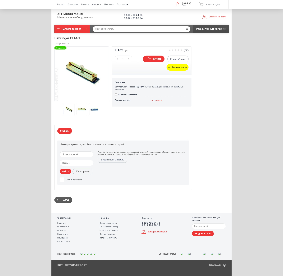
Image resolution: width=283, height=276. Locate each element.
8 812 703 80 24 (133, 18)
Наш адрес (109, 4)
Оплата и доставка (108, 230)
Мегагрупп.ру (215, 264)
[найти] (187, 29)
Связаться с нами (108, 223)
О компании (73, 4)
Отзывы (64, 131)
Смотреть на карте (217, 17)
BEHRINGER (157, 100)
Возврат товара (107, 234)
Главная (61, 4)
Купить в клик (178, 59)
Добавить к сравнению (127, 94)
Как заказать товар (109, 226)
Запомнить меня (74, 179)
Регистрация (122, 4)
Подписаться (202, 233)
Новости (85, 4)
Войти (65, 171)
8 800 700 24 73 (133, 15)
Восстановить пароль (112, 159)
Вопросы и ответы (108, 238)
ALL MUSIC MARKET (71, 14)
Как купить (96, 4)
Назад (65, 200)
